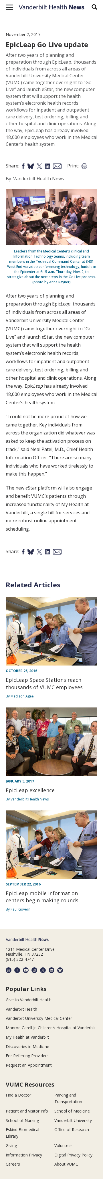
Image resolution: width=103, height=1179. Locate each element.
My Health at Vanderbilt (27, 1037)
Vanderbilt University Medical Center (39, 1018)
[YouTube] (26, 970)
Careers (13, 1164)
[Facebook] (17, 970)
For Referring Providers (27, 1055)
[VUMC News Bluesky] (60, 970)
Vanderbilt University (73, 1120)
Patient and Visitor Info (27, 1111)
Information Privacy (24, 1155)
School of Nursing (22, 1120)
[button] (9, 7)
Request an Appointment (29, 1065)
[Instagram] (34, 970)
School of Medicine (72, 1111)
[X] (43, 970)
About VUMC (66, 1164)
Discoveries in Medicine (27, 1046)
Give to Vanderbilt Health (29, 999)
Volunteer (63, 1145)
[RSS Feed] (8, 970)
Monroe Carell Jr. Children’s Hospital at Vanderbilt (51, 1027)
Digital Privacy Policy (73, 1155)
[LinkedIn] (51, 970)
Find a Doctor (18, 1095)
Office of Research (71, 1129)
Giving (11, 1145)
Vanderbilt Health (21, 1009)
